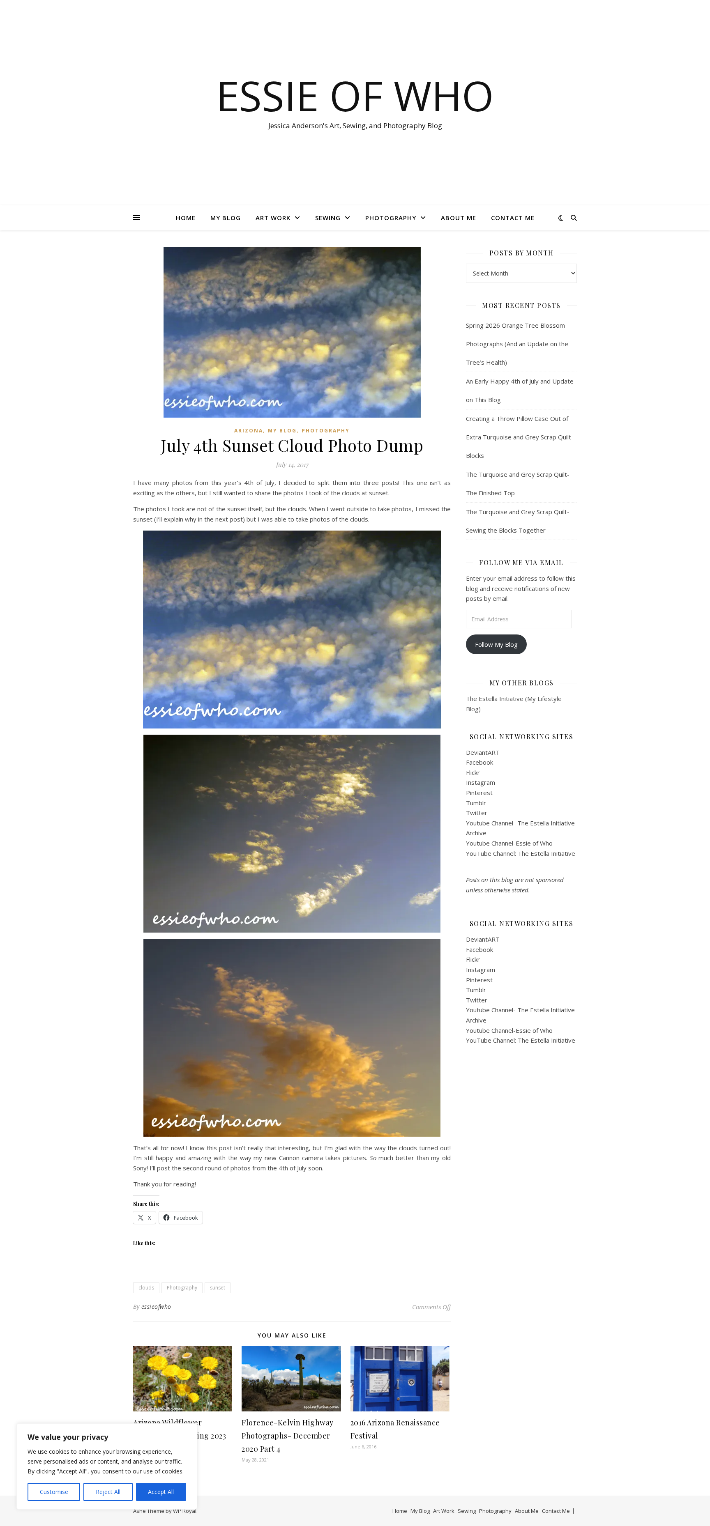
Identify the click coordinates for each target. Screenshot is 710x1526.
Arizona (248, 430)
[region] (106, 1466)
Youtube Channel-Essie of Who (509, 843)
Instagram (480, 782)
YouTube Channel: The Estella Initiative (520, 853)
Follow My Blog (496, 644)
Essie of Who (355, 95)
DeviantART (483, 752)
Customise (54, 1492)
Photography (390, 218)
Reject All (108, 1492)
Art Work (273, 218)
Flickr (473, 772)
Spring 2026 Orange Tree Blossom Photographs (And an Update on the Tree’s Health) (517, 343)
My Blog (225, 218)
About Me (458, 218)
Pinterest (479, 792)
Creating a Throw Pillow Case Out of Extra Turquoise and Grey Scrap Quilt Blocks (518, 437)
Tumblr (476, 803)
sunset (217, 1287)
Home (186, 218)
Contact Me (513, 218)
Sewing (328, 218)
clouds (146, 1287)
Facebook (479, 762)
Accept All (161, 1492)
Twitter (476, 813)
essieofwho (156, 1306)
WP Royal (184, 1511)
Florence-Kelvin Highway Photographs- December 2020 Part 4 (288, 1436)
